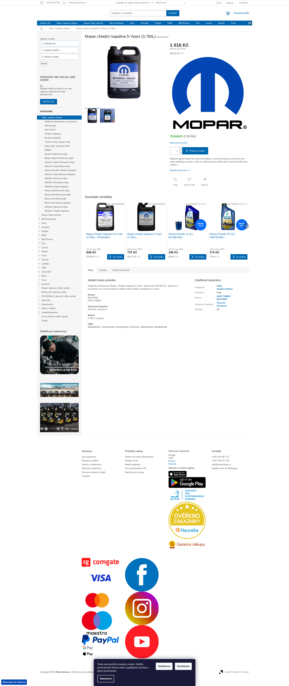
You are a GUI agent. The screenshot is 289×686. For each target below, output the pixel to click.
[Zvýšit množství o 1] (180, 149)
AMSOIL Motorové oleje (56, 178)
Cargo (44, 320)
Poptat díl (48, 101)
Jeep (44, 223)
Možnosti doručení (179, 143)
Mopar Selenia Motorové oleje (59, 158)
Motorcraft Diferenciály (55, 198)
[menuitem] (45, 23)
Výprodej (46, 300)
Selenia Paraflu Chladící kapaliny (60, 170)
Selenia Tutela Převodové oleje (59, 162)
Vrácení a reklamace (91, 464)
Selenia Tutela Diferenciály (57, 166)
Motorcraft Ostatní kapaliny (58, 203)
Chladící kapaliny (53, 133)
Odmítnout (164, 666)
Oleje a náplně (49, 308)
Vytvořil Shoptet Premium (237, 672)
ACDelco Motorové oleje (56, 207)
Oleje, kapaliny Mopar (52, 117)
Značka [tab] (102, 270)
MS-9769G (222, 299)
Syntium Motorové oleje (56, 154)
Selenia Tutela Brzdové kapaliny (60, 174)
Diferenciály (50, 125)
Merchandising (49, 219)
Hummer (46, 284)
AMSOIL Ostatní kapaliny (57, 186)
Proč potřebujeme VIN (135, 468)
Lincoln (45, 259)
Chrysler (46, 227)
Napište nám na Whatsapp (224, 468)
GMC (44, 267)
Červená (221, 303)
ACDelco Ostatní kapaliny (57, 211)
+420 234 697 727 (220, 457)
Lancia (45, 247)
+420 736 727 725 (220, 460)
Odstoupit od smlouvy (14, 682)
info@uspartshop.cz (221, 464)
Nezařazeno (47, 304)
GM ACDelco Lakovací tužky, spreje (59, 296)
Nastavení (106, 678)
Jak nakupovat (89, 457)
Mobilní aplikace (132, 464)
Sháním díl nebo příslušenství (133, 3)
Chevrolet (46, 271)
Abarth (45, 251)
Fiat (43, 243)
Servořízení (50, 129)
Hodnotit (172, 464)
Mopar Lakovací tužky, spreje (56, 288)
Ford (44, 255)
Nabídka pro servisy (134, 472)
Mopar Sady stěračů (51, 215)
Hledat (173, 13)
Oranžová (222, 306)
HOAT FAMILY (224, 296)
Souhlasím (183, 666)
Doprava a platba (90, 460)
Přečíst (171, 461)
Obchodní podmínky (91, 468)
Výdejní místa (131, 460)
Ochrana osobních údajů (93, 472)
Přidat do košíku (197, 151)
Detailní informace (178, 170)
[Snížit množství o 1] (180, 152)
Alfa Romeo (47, 239)
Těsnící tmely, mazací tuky (57, 142)
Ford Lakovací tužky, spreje (55, 316)
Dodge (45, 231)
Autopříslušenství (50, 312)
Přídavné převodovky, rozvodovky (61, 121)
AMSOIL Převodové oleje (57, 182)
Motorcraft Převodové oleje (58, 194)
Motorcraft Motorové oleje (57, 190)
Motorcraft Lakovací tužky (54, 292)
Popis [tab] (90, 270)
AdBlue (48, 150)
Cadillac (45, 263)
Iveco (44, 280)
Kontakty (86, 476)
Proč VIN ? (161, 3)
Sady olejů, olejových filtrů (57, 146)
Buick (44, 276)
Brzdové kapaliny (53, 138)
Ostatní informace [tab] (121, 270)
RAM (44, 235)
